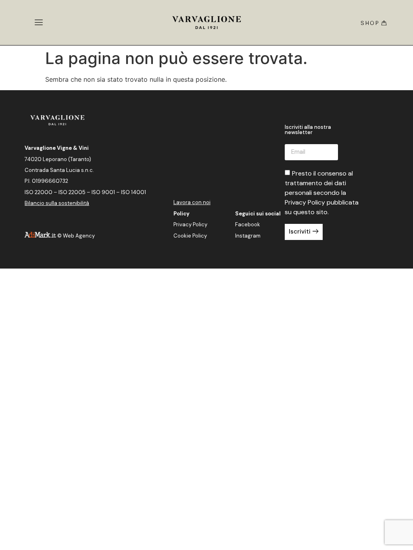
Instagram (248, 235)
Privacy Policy (190, 224)
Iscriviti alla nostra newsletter (308, 130)
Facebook (247, 224)
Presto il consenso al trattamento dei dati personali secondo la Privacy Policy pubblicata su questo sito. (322, 192)
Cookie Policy (190, 235)
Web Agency (79, 235)
